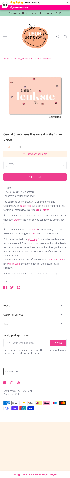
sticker (34, 233)
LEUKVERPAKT (26, 390)
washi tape (14, 263)
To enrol (57, 342)
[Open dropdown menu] (62, 305)
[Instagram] (11, 382)
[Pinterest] (18, 382)
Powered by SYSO (11, 394)
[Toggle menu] (5, 36)
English (9, 371)
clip (38, 209)
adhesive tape (56, 259)
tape (16, 219)
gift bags (32, 239)
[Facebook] (4, 382)
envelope (33, 229)
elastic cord (25, 205)
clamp (46, 209)
